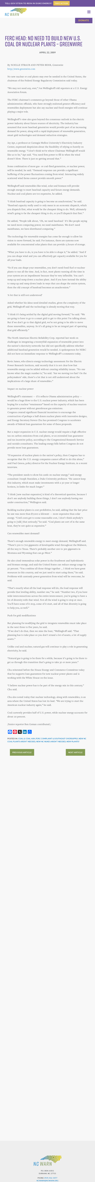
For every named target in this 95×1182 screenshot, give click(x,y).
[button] (89, 12)
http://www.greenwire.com (21, 68)
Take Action (61, 3)
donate (83, 20)
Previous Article (22, 752)
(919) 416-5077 (50, 1178)
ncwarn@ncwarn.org (47, 1181)
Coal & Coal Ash (26, 738)
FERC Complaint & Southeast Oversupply (57, 738)
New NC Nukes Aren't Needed (51, 741)
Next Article (75, 752)
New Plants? (73, 741)
